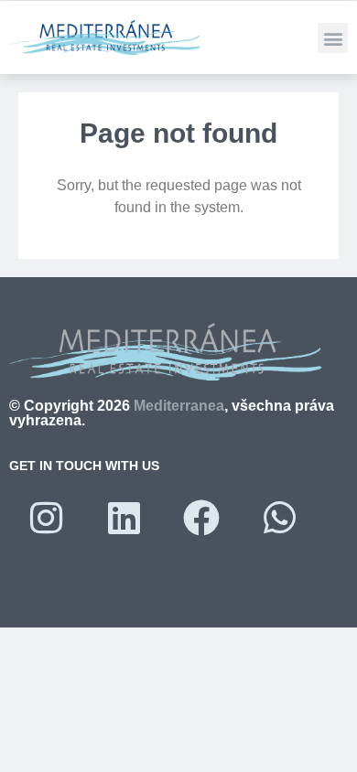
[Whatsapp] (279, 517)
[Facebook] (201, 517)
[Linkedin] (123, 517)
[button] (333, 38)
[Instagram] (45, 517)
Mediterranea (179, 405)
